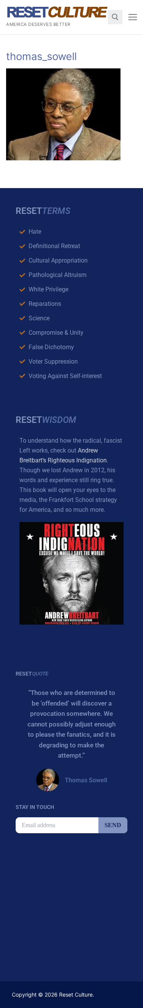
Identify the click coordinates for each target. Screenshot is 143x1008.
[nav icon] (133, 17)
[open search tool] (115, 17)
